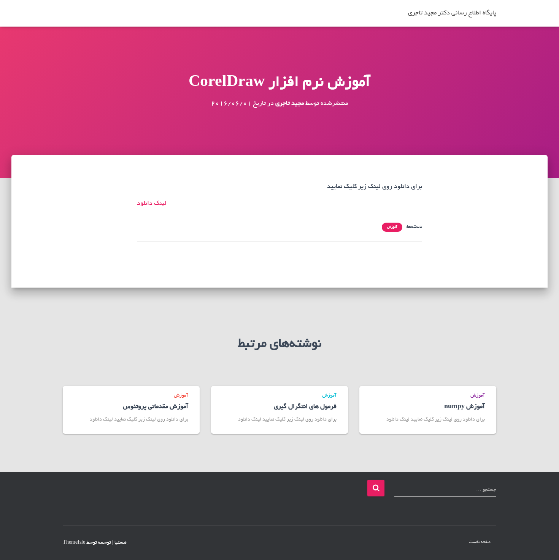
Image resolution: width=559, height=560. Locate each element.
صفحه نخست (480, 542)
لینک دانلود (152, 203)
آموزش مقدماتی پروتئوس (155, 406)
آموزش (392, 227)
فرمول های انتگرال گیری (305, 406)
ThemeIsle (74, 543)
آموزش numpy (464, 406)
